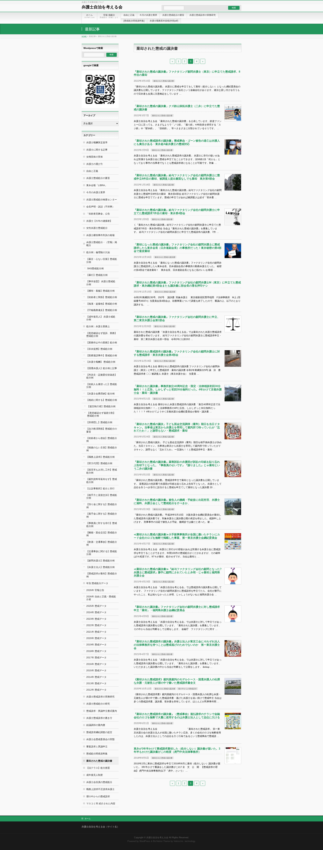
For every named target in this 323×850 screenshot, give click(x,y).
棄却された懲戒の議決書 (163, 81)
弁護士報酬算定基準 (96, 142)
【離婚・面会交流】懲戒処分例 (101, 534)
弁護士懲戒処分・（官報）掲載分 (101, 243)
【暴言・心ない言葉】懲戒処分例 (101, 260)
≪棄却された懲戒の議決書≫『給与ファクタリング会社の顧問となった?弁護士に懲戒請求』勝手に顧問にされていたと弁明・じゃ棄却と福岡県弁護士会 (178, 572)
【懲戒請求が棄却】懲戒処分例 (101, 575)
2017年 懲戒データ (96, 657)
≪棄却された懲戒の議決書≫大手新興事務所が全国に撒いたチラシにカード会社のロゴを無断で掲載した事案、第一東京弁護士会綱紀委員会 (177, 536)
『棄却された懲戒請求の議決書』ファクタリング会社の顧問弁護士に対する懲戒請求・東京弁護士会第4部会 (177, 353)
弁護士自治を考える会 (102, 7)
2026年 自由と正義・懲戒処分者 (101, 598)
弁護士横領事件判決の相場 (100, 235)
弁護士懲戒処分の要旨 (98, 178)
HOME (84, 36)
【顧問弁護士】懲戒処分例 (100, 560)
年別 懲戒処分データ (97, 583)
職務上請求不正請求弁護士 (100, 789)
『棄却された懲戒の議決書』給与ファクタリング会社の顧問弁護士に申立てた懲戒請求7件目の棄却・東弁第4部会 (177, 211)
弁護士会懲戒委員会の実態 (100, 739)
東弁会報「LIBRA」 (96, 185)
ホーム (88, 818)
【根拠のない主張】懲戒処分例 (101, 449)
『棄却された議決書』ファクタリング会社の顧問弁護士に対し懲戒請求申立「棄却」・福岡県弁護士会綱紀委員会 (177, 608)
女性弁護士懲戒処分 (96, 228)
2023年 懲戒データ (96, 619)
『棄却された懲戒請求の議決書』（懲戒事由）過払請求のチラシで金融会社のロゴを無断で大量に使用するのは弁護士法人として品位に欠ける (177, 715)
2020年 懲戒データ (96, 638)
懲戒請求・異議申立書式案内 (101, 711)
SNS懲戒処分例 (95, 268)
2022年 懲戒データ (96, 625)
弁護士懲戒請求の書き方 (99, 718)
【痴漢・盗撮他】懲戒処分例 (101, 303)
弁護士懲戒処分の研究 (98, 703)
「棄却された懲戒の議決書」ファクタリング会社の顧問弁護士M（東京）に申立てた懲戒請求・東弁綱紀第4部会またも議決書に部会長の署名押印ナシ (187, 284)
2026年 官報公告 (95, 590)
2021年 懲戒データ (96, 631)
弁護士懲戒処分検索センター (101, 199)
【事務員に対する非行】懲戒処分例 (101, 524)
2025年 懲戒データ (96, 606)
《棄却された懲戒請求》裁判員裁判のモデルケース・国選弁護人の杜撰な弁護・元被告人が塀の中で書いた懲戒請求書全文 (177, 681)
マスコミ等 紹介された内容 (100, 803)
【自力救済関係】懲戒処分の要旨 (101, 430)
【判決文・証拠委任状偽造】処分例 (101, 376)
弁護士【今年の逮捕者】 (99, 221)
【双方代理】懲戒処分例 (99, 463)
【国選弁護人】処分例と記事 (101, 368)
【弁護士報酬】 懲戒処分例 (100, 361)
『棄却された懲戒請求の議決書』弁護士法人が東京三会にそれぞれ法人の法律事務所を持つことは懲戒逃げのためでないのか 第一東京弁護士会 (177, 645)
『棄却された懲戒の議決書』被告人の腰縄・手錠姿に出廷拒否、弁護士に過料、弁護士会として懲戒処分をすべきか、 (177, 501)
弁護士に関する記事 (96, 149)
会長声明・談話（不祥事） (100, 206)
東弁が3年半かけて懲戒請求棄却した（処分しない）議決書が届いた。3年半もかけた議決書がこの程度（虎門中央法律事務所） (177, 750)
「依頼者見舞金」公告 (98, 213)
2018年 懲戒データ (96, 651)
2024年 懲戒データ (96, 612)
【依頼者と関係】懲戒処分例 (101, 297)
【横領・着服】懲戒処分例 (100, 290)
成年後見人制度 (94, 775)
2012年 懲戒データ (96, 689)
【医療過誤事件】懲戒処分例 (101, 355)
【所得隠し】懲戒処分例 (99, 422)
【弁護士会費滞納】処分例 (100, 393)
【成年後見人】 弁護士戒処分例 (100, 318)
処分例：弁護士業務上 (98, 326)
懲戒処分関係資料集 (96, 753)
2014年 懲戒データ (96, 677)
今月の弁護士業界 (95, 192)
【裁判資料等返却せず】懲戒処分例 (101, 480)
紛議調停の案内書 (95, 725)
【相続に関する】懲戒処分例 (101, 400)
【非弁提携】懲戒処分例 (99, 349)
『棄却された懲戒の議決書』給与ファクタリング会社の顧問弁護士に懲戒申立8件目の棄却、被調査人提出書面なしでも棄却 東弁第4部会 (177, 177)
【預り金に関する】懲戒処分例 (101, 505)
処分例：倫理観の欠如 (98, 252)
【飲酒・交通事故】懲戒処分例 (101, 543)
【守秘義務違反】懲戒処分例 (101, 310)
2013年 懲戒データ (96, 683)
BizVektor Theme (161, 841)
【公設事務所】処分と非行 (100, 488)
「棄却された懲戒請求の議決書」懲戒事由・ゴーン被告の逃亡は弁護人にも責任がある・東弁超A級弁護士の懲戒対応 (177, 142)
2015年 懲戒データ (96, 670)
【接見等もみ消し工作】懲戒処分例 (101, 471)
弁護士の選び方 (94, 164)
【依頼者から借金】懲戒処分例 (101, 439)
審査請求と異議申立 (96, 746)
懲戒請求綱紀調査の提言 (99, 732)
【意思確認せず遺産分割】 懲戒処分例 (101, 414)
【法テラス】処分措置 (98, 768)
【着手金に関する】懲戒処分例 (101, 515)
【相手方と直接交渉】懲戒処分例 (101, 496)
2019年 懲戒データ (96, 644)
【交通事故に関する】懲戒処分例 (101, 553)
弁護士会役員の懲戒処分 (99, 782)
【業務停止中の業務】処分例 (101, 342)
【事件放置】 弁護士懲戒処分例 (100, 283)
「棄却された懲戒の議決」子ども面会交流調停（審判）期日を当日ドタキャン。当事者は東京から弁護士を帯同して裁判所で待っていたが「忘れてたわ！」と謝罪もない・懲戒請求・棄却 (177, 427)
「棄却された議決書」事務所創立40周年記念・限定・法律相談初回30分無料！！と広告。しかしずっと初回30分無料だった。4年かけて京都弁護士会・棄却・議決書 (178, 389)
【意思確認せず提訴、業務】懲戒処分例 (101, 334)
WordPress (144, 841)
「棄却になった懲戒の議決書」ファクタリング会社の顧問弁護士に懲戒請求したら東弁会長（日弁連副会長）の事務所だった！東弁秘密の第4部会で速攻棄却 (177, 248)
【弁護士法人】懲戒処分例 (100, 567)
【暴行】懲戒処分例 (96, 275)
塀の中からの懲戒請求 (187, 689)
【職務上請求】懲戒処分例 (100, 457)
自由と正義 (92, 171)
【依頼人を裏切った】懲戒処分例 (101, 385)
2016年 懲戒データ (96, 664)
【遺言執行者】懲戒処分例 (101, 406)
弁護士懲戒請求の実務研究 (100, 696)
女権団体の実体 (94, 156)
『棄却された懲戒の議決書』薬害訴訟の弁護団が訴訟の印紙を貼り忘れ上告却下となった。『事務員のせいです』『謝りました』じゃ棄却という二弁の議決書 (177, 465)
